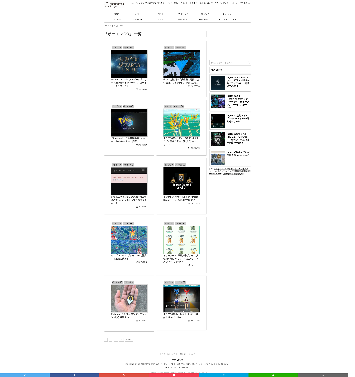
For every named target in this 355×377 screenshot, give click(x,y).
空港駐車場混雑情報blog (233, 174)
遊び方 (116, 14)
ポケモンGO (138, 19)
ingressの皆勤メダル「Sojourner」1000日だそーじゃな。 (238, 118)
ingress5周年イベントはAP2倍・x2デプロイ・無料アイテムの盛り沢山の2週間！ (238, 138)
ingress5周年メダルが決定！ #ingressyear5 (238, 153)
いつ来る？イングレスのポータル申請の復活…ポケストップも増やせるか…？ (129, 200)
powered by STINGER (199, 372)
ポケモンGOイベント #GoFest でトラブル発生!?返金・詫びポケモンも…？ (181, 141)
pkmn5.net (172, 367)
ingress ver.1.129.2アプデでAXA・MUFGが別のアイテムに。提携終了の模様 (238, 81)
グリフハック (182, 14)
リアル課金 (116, 19)
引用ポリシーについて (186, 354)
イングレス (204, 14)
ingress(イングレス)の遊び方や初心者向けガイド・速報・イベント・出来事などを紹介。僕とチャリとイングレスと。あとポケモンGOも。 (177, 364)
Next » (128, 340)
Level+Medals (205, 19)
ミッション (227, 14)
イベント (138, 14)
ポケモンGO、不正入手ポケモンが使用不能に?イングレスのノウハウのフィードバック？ (180, 258)
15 (121, 340)
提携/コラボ (182, 19)
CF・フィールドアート (227, 19)
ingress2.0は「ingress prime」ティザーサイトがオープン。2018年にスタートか (238, 102)
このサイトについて (167, 354)
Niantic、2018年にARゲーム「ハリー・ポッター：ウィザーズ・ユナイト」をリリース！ (129, 82)
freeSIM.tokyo (183, 367)
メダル (160, 19)
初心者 (160, 14)
